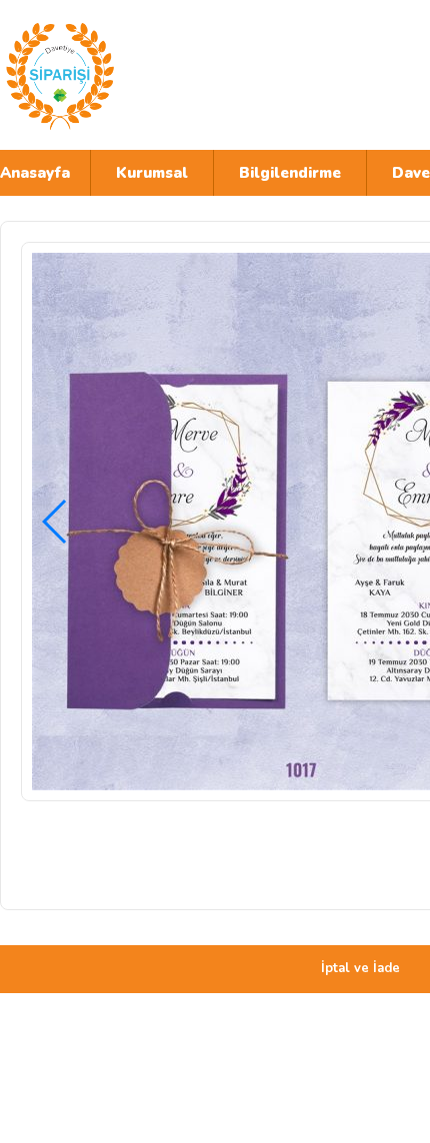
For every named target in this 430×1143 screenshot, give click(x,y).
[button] (55, 522)
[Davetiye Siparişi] (175, 75)
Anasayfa (35, 173)
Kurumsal (152, 173)
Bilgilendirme (290, 173)
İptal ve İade (360, 968)
